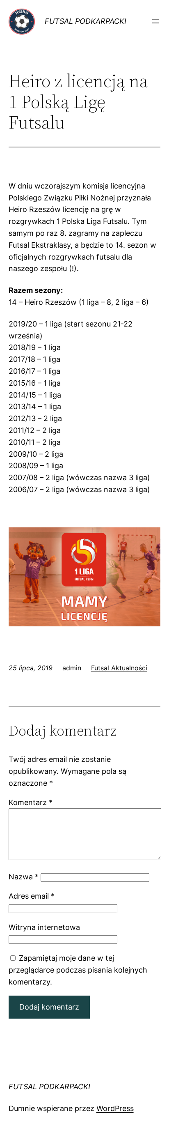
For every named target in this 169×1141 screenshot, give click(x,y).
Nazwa (24, 876)
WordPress (115, 1108)
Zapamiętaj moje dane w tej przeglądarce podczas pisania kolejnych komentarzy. (78, 970)
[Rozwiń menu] (155, 21)
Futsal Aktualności (119, 668)
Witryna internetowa (44, 927)
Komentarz (31, 802)
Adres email (32, 896)
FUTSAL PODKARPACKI (85, 21)
